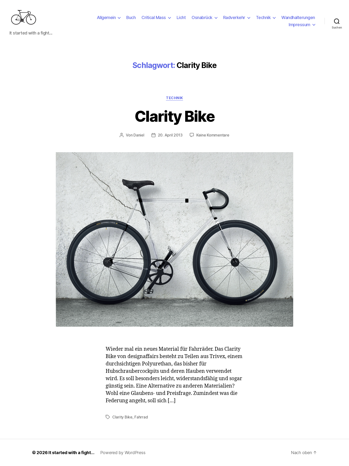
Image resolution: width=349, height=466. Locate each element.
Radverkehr (234, 17)
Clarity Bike (174, 116)
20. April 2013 (170, 135)
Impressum (299, 24)
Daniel (138, 135)
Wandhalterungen (298, 17)
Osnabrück (202, 17)
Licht (181, 17)
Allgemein (106, 17)
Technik (263, 17)
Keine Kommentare (212, 135)
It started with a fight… (71, 452)
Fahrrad (141, 417)
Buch (131, 17)
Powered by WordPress (123, 452)
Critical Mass (153, 17)
